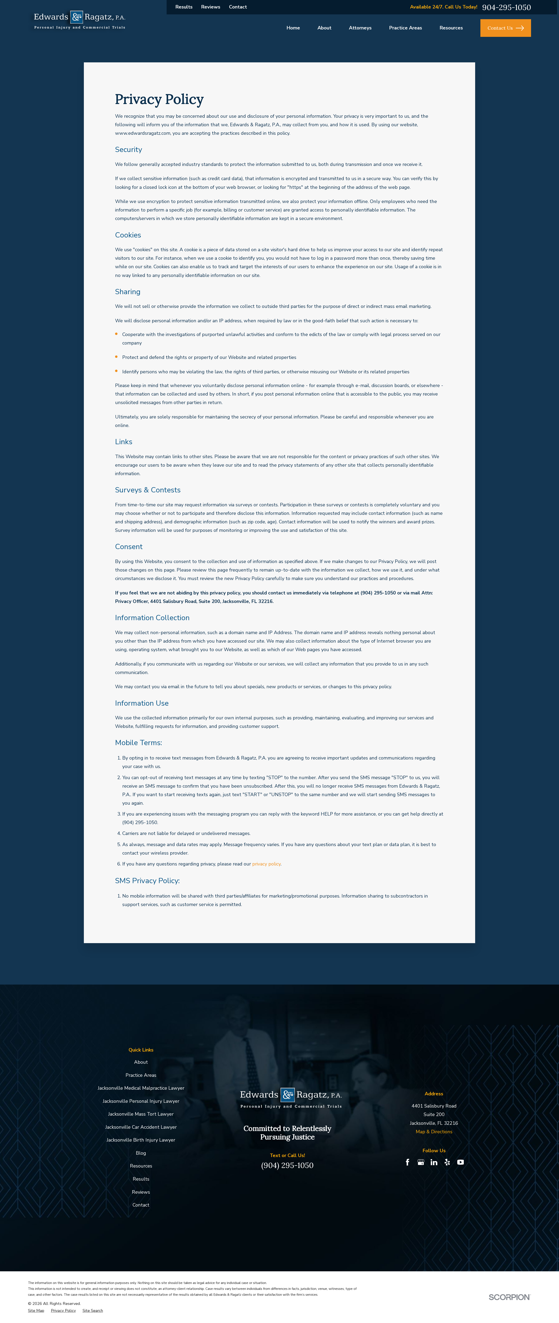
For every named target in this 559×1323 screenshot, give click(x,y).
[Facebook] (407, 1162)
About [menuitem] (324, 28)
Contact (238, 7)
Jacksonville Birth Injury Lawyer (141, 1140)
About (141, 1062)
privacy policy (266, 864)
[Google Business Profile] (421, 1162)
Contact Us (500, 28)
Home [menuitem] (293, 28)
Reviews (210, 7)
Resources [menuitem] (451, 28)
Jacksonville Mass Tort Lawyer (141, 1114)
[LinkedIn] (434, 1162)
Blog (141, 1153)
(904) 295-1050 (287, 1165)
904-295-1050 (506, 7)
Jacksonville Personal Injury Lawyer (141, 1101)
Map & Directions (434, 1131)
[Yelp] (447, 1162)
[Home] (76, 21)
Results (184, 7)
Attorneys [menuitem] (360, 28)
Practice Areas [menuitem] (405, 28)
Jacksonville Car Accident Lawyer (141, 1127)
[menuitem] (36, 1310)
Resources (141, 1166)
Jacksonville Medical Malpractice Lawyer (141, 1088)
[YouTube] (460, 1162)
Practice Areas (141, 1075)
